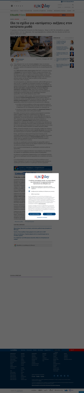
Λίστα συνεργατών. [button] (42, 203)
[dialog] (42, 196)
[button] (42, 194)
